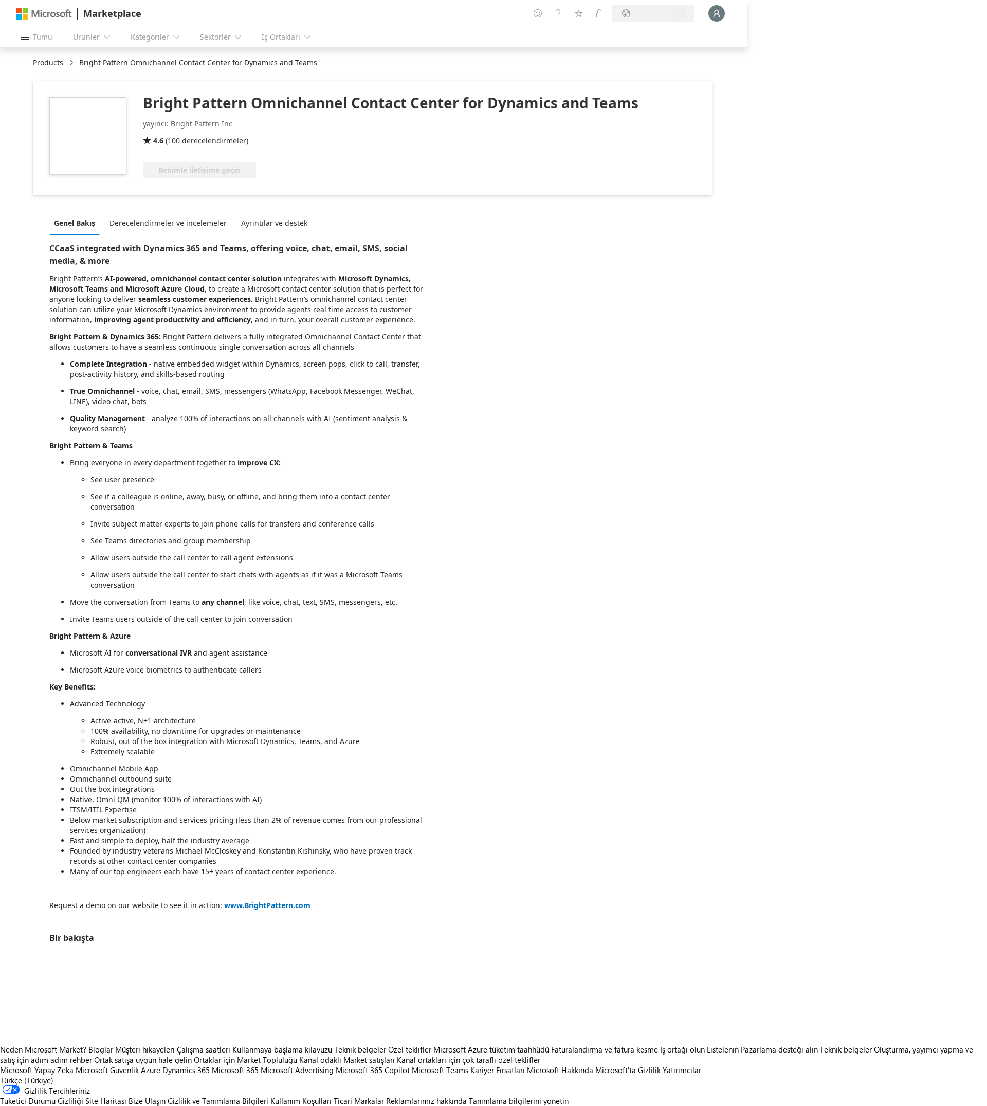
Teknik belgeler (360, 1049)
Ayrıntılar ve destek (274, 223)
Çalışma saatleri (203, 1049)
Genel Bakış (74, 223)
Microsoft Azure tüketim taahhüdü (492, 1049)
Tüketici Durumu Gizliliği (41, 1101)
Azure (150, 1070)
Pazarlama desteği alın (779, 1049)
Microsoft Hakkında (560, 1070)
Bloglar (100, 1049)
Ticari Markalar (359, 1101)
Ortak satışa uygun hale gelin (143, 1060)
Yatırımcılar (682, 1070)
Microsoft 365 (235, 1070)
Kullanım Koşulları (301, 1101)
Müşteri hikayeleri (145, 1049)
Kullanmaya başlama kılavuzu (282, 1049)
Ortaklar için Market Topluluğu (245, 1060)
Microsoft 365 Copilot (373, 1070)
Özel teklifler (409, 1049)
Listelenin (723, 1049)
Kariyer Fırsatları (497, 1070)
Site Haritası (105, 1101)
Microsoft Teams (440, 1070)
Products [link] (48, 62)
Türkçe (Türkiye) (26, 1080)
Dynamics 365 (186, 1070)
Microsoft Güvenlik (107, 1070)
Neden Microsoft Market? (43, 1049)
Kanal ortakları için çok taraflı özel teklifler (468, 1060)
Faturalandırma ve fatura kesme (604, 1049)
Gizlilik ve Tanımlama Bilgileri (218, 1101)
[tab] (77, 222)
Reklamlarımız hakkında (426, 1101)
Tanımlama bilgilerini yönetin (519, 1101)
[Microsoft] (44, 14)
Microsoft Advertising (297, 1070)
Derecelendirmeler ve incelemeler (168, 223)
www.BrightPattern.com (267, 905)
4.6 (158, 141)
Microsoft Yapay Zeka (37, 1070)
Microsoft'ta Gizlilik (628, 1070)
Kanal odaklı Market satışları (347, 1060)
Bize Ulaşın (147, 1101)
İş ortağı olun (682, 1049)
